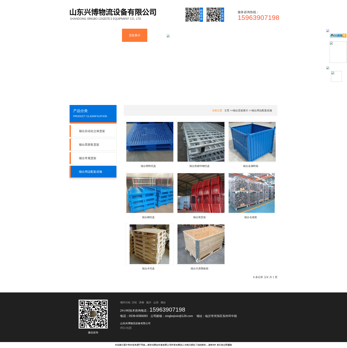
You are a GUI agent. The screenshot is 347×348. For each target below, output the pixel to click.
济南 (141, 302)
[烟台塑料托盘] (149, 142)
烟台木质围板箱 (199, 268)
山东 (155, 302)
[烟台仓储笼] (252, 193)
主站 (134, 302)
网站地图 (126, 327)
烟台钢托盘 (148, 217)
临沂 (148, 302)
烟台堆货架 (199, 217)
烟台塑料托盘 (148, 166)
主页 (226, 110)
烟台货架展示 (240, 110)
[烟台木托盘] (149, 244)
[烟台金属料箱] (252, 142)
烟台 (163, 302)
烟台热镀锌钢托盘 (199, 166)
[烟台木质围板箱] (200, 244)
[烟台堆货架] (200, 193)
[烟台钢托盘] (149, 193)
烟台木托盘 (148, 268)
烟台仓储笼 (250, 217)
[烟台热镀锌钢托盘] (200, 142)
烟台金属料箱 (250, 166)
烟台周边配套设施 (262, 110)
